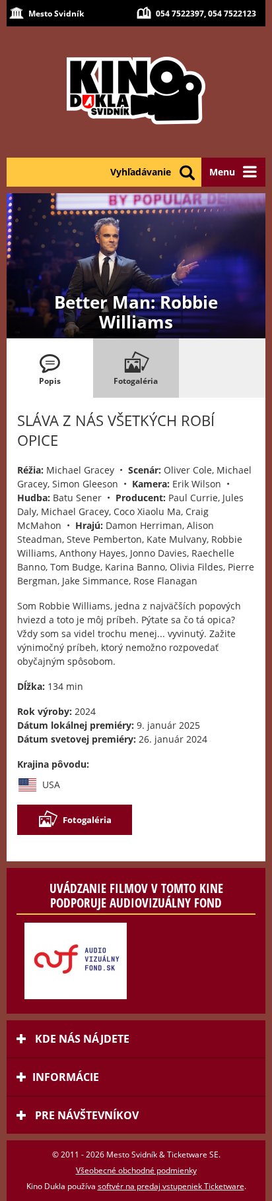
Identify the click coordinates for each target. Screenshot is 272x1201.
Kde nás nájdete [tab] (80, 1039)
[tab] (50, 368)
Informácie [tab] (65, 1077)
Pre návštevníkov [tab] (85, 1115)
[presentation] (50, 368)
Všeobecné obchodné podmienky (136, 1170)
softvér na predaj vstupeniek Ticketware (171, 1186)
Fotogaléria (87, 820)
